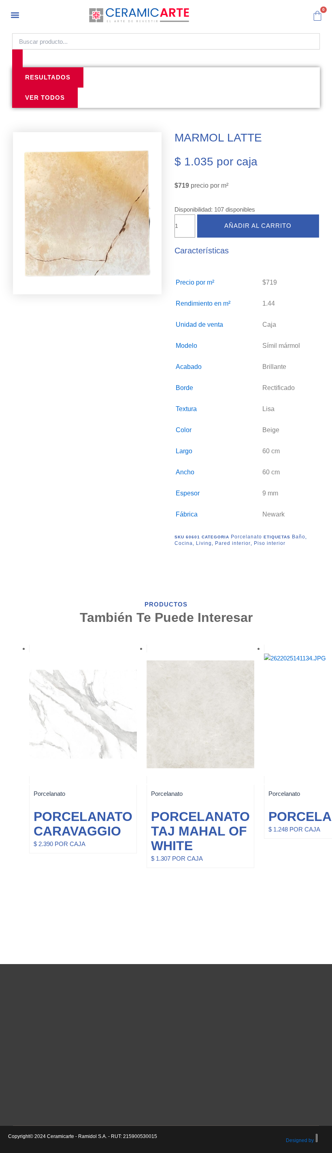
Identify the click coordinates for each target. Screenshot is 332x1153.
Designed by (300, 1140)
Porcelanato (246, 537)
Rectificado (278, 387)
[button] (14, 14)
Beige (270, 429)
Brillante (274, 366)
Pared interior (233, 543)
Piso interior (269, 543)
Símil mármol (281, 345)
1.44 (268, 303)
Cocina (184, 543)
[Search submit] (17, 58)
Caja (269, 324)
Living (204, 543)
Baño (298, 537)
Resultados (47, 77)
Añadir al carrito (258, 226)
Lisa (268, 408)
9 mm (270, 493)
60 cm (271, 451)
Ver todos (45, 97)
